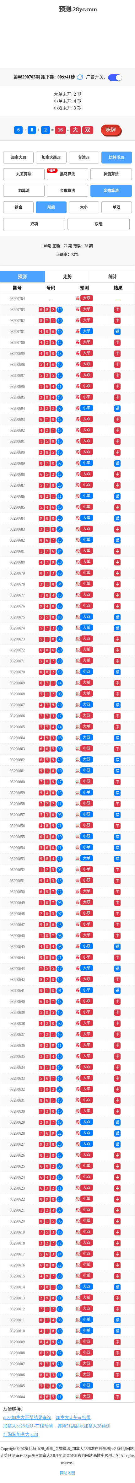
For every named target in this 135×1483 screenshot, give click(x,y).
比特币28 (116, 157)
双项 (34, 224)
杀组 (51, 207)
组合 (18, 207)
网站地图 (67, 1473)
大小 (84, 207)
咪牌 (111, 129)
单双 (116, 207)
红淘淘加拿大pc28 (20, 1434)
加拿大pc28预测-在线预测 (28, 1426)
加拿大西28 (51, 157)
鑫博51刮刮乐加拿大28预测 (83, 1426)
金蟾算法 (111, 191)
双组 (98, 224)
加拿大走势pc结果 (73, 1417)
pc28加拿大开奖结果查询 (27, 1417)
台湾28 (83, 157)
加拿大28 (18, 157)
